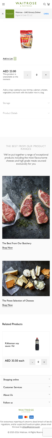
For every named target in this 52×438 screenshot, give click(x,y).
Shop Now (7, 247)
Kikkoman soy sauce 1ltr (12, 344)
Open (46, 14)
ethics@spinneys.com (31, 427)
